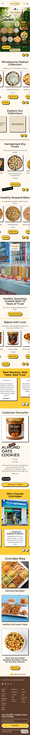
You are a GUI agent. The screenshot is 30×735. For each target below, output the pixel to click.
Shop (23, 689)
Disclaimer (15, 692)
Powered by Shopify (7, 731)
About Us (14, 689)
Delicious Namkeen (15, 591)
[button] (24, 3)
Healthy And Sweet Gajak (15, 624)
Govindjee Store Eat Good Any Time (15, 730)
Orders (24, 692)
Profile (23, 702)
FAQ (23, 694)
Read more (15, 473)
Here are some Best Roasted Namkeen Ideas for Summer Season (15, 660)
